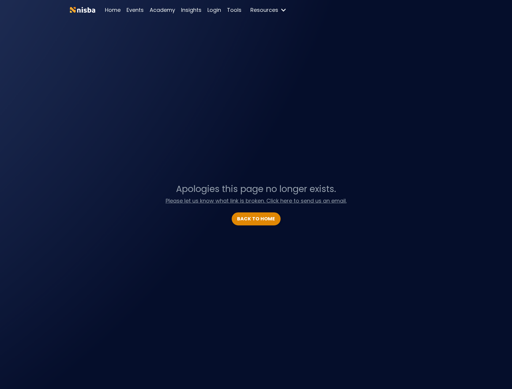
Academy (162, 10)
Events (135, 10)
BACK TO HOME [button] (256, 218)
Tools (234, 10)
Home (113, 10)
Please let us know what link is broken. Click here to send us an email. (256, 200)
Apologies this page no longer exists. (256, 189)
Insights (191, 10)
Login (214, 10)
